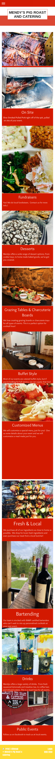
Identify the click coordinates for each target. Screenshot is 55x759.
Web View (48, 751)
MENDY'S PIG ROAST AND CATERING (27, 14)
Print (7, 748)
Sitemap (14, 748)
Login (50, 748)
